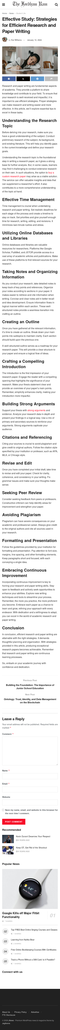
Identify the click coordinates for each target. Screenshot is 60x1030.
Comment (8, 733)
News (11, 13)
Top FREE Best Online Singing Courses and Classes (34, 929)
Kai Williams (16, 40)
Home (4, 13)
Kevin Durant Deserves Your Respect (33, 836)
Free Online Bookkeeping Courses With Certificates (33, 949)
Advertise (35, 1012)
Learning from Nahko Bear (22, 939)
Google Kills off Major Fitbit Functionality (20, 915)
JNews (11, 1020)
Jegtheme (6, 1023)
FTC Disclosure (8, 1015)
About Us (6, 1012)
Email (6, 783)
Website (6, 796)
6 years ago (23, 840)
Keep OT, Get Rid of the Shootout (31, 847)
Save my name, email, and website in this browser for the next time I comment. (31, 811)
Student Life (21, 13)
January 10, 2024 (34, 40)
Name (6, 770)
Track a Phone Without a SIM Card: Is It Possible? (33, 959)
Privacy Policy (20, 1012)
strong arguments (36, 410)
